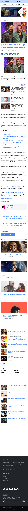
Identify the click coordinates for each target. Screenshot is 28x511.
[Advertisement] (14, 378)
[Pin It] (7, 54)
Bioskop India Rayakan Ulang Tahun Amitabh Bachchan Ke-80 (12, 316)
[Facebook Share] (2, 54)
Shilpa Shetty (18, 336)
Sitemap (5, 478)
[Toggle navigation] (26, 2)
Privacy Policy (6, 482)
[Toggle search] (24, 1)
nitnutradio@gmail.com (13, 469)
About (4, 476)
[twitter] (19, 1)
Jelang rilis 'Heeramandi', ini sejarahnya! (17, 385)
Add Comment (9, 234)
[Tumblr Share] (12, 54)
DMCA (2, 201)
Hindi (11, 349)
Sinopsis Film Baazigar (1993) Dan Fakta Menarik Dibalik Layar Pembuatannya (16, 338)
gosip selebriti (4, 194)
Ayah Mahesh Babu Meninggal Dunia (13, 140)
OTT (14, 356)
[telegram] (4, 489)
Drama (11, 356)
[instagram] (17, 1)
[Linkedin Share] (10, 54)
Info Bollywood (16, 343)
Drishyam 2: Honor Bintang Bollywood (16, 398)
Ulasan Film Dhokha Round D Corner (16, 411)
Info (8, 4)
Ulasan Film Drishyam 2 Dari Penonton (16, 418)
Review (4, 4)
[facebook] (15, 1)
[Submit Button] (23, 501)
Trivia (12, 4)
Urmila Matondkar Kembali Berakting (12, 255)
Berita (12, 343)
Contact (23, 4)
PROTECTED (6, 201)
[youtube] (21, 1)
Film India (12, 507)
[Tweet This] (5, 54)
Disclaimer (5, 480)
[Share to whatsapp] (15, 54)
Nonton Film (17, 4)
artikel (7, 192)
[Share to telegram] (18, 54)
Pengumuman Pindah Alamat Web (15, 392)
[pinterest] (7, 489)
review (11, 192)
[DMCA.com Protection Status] (5, 507)
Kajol (9, 336)
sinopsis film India (19, 192)
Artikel (9, 330)
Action (9, 349)
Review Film (15, 349)
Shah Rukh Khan (13, 336)
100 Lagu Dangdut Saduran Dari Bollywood (17, 344)
